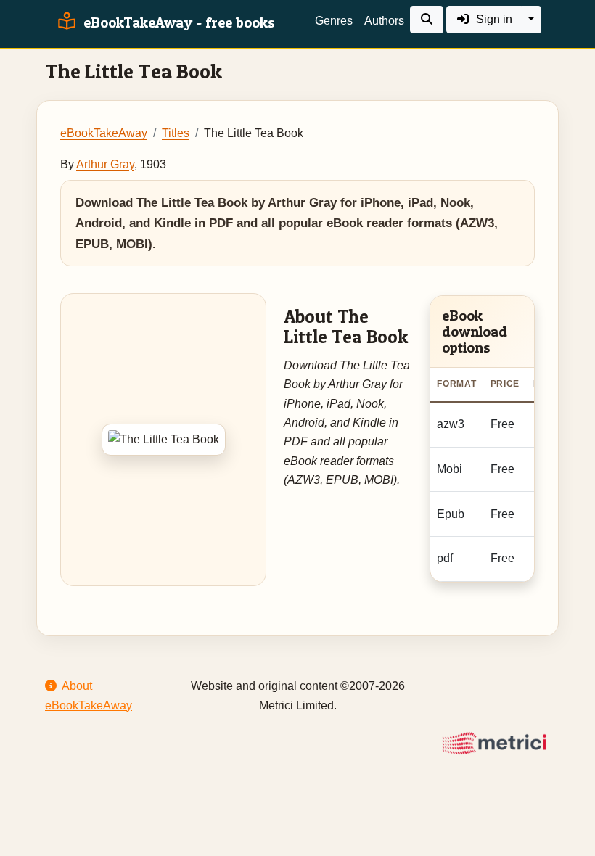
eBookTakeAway (103, 133)
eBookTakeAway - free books (177, 22)
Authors (384, 21)
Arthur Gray (105, 164)
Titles (175, 133)
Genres (334, 21)
